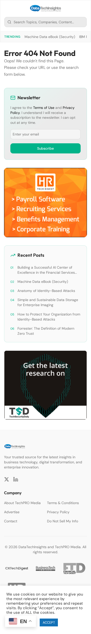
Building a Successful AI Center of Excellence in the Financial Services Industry (46, 270)
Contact (10, 521)
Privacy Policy (58, 512)
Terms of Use (43, 107)
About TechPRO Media (22, 503)
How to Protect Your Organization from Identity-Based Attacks (48, 317)
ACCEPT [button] (49, 622)
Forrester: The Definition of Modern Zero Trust (45, 331)
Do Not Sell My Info (62, 521)
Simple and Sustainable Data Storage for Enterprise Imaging (47, 302)
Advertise (11, 512)
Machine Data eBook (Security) (50, 36)
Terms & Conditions (63, 503)
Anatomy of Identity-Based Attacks (46, 290)
